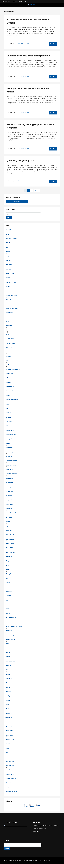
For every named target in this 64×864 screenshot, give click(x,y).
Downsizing (9, 347)
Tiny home (9, 713)
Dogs (7, 334)
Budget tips (9, 264)
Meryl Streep (9, 556)
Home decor (9, 456)
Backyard (8, 256)
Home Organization (11, 474)
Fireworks (8, 395)
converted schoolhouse (12, 308)
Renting (8, 656)
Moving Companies (11, 574)
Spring (7, 669)
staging (8, 674)
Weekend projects (11, 783)
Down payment (10, 338)
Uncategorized (10, 761)
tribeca (8, 752)
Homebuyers (9, 491)
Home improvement (11, 460)
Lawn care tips (10, 534)
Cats (7, 291)
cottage (8, 317)
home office (9, 469)
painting (8, 609)
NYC (7, 604)
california (8, 278)
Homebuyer (9, 487)
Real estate (21, 43)
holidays (8, 443)
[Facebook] (26, 806)
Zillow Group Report (11, 791)
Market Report (10, 539)
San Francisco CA (11, 661)
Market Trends (10, 543)
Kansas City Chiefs (11, 513)
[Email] (37, 806)
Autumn (8, 251)
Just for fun (9, 508)
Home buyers (9, 447)
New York (8, 595)
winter (7, 787)
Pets (7, 622)
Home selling (9, 482)
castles (8, 286)
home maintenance (11, 465)
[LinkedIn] (32, 806)
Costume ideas (10, 312)
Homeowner (9, 495)
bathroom (8, 260)
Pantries (8, 613)
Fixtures (8, 404)
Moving (8, 569)
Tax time (8, 700)
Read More (53, 44)
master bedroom (10, 552)
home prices (9, 478)
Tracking (8, 744)
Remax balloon (10, 648)
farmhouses (9, 373)
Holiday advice (10, 439)
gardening (8, 417)
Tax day (8, 696)
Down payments (10, 343)
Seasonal (8, 665)
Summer (8, 687)
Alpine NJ (8, 243)
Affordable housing (11, 238)
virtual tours (9, 770)
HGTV (7, 426)
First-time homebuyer (12, 399)
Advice (7, 234)
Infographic (9, 500)
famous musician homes (13, 369)
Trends (8, 748)
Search (9, 217)
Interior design (10, 504)
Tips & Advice (9, 730)
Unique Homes (10, 765)
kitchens (8, 521)
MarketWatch (9, 548)
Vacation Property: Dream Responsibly (28, 55)
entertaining (9, 352)
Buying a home (10, 273)
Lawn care (8, 530)
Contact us (36, 831)
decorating (9, 325)
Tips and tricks (10, 739)
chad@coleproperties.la (40, 828)
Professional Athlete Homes (14, 626)
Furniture (8, 413)
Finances (8, 382)
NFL (7, 600)
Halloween (9, 421)
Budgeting (8, 269)
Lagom (8, 526)
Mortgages (9, 561)
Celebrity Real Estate (11, 295)
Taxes (7, 704)
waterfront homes (11, 778)
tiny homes (9, 717)
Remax (27, 43)
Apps (7, 247)
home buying (9, 452)
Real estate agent (11, 635)
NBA (7, 578)
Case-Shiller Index (11, 282)
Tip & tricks (9, 726)
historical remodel (11, 434)
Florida (8, 408)
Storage (8, 683)
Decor (7, 321)
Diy (6, 330)
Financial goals (10, 386)
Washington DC (10, 774)
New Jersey (9, 591)
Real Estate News (10, 639)
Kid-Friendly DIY (10, 517)
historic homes (10, 430)
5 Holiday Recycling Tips (20, 160)
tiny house (8, 722)
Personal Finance (11, 617)
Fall (7, 360)
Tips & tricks (9, 735)
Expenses (8, 356)
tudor (7, 757)
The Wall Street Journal (12, 709)
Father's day (9, 378)
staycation (9, 678)
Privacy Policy (47, 860)
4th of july (8, 230)
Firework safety (10, 391)
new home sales (10, 587)
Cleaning (8, 299)
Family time (9, 365)
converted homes (11, 304)
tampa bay (8, 691)
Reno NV (8, 652)
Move (7, 565)
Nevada (8, 582)
